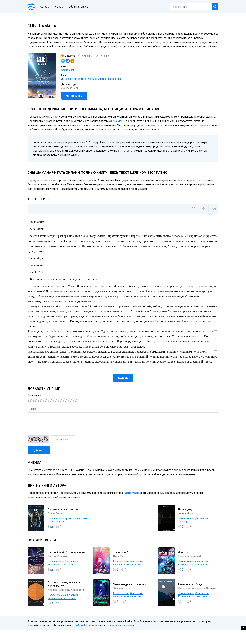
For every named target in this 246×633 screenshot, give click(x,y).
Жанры (59, 6)
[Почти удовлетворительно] (35, 400)
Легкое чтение (69, 78)
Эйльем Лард (121, 588)
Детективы (201, 518)
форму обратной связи (121, 625)
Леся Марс (119, 556)
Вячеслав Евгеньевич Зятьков (197, 588)
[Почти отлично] (65, 400)
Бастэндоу (185, 509)
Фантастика (84, 78)
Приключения (72, 518)
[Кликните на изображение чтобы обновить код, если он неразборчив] (38, 439)
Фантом (183, 552)
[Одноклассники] (72, 61)
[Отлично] (70, 400)
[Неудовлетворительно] (30, 400)
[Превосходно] (75, 400)
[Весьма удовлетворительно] (45, 400)
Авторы (45, 6)
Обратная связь (78, 6)
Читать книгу (74, 95)
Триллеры (183, 521)
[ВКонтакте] (68, 61)
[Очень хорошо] (60, 400)
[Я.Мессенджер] (63, 61)
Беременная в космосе (63, 509)
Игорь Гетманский (189, 556)
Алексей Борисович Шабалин (66, 589)
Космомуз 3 (121, 552)
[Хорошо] (50, 400)
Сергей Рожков (57, 556)
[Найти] (215, 6)
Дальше (123, 377)
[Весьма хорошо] (55, 400)
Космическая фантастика (106, 78)
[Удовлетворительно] (40, 400)
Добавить (39, 450)
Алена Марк (67, 70)
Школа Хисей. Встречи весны (66, 552)
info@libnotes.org (82, 625)
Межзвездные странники (129, 584)
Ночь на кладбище (190, 584)
